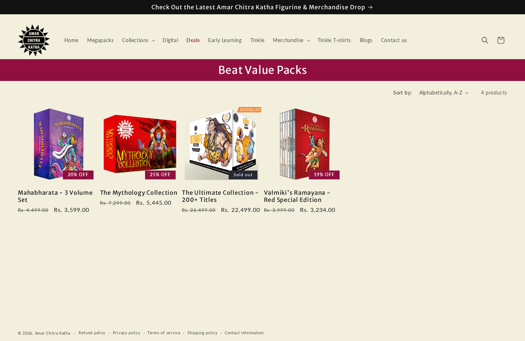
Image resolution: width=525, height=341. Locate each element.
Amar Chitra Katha (52, 333)
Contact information (244, 332)
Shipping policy (203, 332)
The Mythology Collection (139, 192)
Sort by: (402, 93)
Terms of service (164, 332)
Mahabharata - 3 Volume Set (55, 196)
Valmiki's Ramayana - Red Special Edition (297, 196)
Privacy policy (127, 332)
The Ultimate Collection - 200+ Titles (220, 196)
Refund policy (92, 332)
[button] (138, 40)
